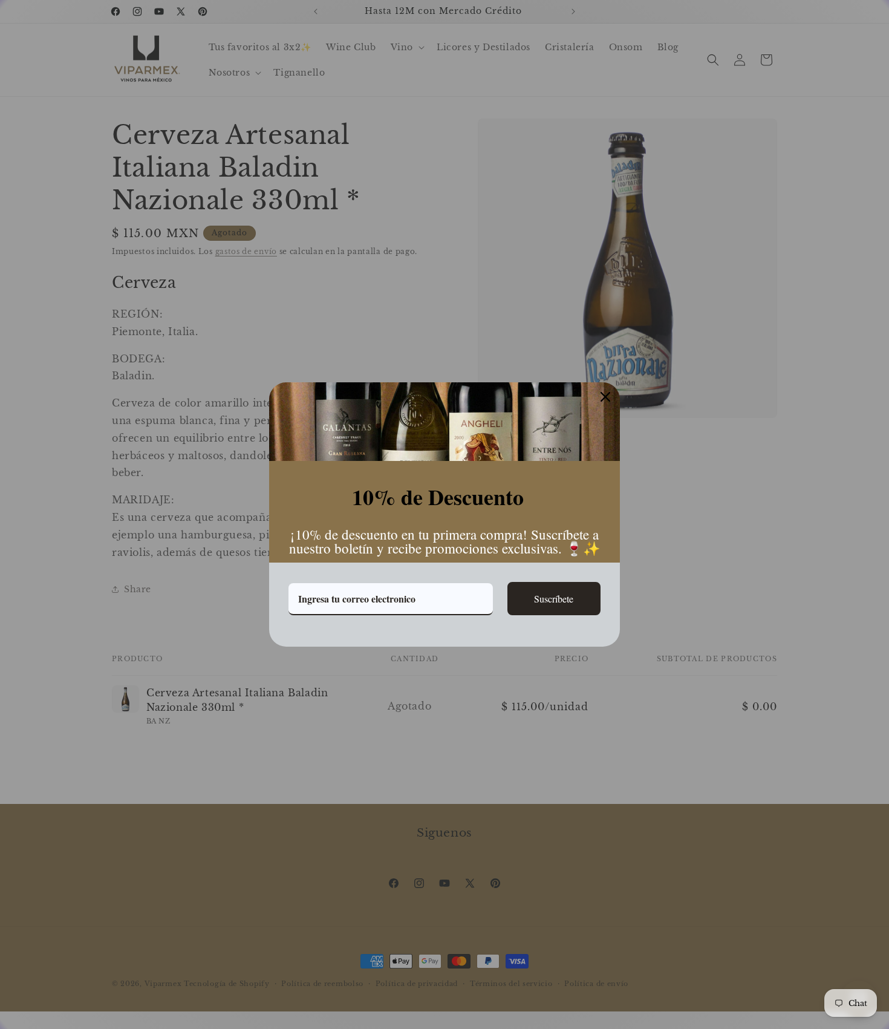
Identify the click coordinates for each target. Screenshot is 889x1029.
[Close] (605, 396)
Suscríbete (553, 598)
